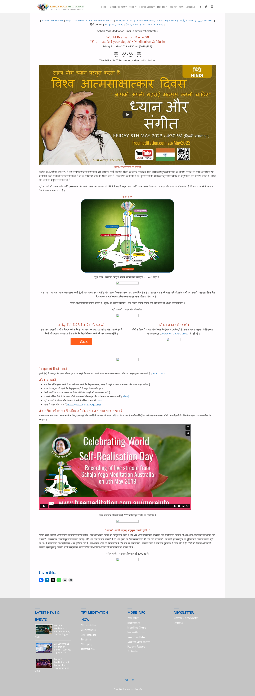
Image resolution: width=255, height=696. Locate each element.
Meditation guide (88, 649)
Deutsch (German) (167, 20)
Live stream (86, 639)
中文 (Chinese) (188, 20)
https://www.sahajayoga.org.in (84, 404)
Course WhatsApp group (174, 333)
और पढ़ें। (127, 396)
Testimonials (133, 651)
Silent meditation (88, 634)
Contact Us (178, 623)
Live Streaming (134, 623)
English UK (57, 20)
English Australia (103, 20)
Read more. (159, 373)
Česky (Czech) (133, 24)
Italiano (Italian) (146, 20)
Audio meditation (88, 630)
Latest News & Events (137, 627)
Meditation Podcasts (136, 646)
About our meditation (136, 637)
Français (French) (125, 20)
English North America (79, 20)
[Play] (127, 114)
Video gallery (86, 644)
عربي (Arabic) (205, 20)
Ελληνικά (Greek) (114, 24)
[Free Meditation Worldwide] (60, 6)
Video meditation (88, 625)
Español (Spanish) (153, 24)
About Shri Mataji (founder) (139, 642)
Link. (100, 400)
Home (45, 20)
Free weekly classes (136, 632)
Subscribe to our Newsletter (186, 618)
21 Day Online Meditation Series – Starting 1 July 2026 (62, 648)
